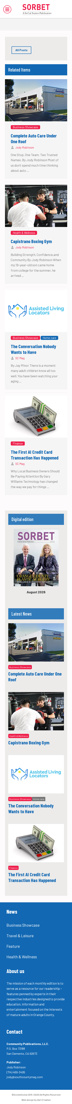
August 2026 (36, 592)
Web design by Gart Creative (36, 1099)
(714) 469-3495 (16, 1072)
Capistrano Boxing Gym (31, 241)
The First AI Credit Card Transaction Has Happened (34, 454)
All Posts (21, 50)
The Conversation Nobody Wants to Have (33, 349)
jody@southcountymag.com (25, 1077)
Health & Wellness (24, 232)
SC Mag (20, 358)
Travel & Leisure (20, 935)
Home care (49, 338)
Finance (18, 443)
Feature (13, 946)
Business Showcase (25, 127)
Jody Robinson (24, 147)
